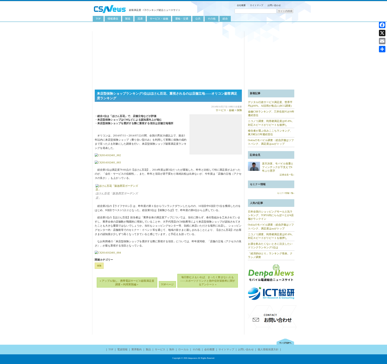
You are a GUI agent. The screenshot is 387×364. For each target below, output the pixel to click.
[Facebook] (382, 25)
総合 (225, 18)
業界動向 (136, 349)
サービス (160, 349)
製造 (127, 18)
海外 (171, 349)
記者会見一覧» (287, 174)
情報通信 (113, 18)
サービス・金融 (159, 18)
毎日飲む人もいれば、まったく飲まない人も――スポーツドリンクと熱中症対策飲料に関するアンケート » (207, 281)
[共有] (382, 49)
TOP (98, 18)
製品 (148, 349)
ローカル (183, 349)
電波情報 (122, 349)
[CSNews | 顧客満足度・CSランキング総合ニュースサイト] (110, 13)
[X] (382, 33)
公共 (198, 18)
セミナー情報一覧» (285, 193)
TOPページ (167, 284)
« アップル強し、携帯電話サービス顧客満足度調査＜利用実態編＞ (127, 282)
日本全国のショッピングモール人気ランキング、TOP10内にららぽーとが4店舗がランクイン (271, 215)
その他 (211, 18)
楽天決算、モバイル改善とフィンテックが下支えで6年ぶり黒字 (277, 167)
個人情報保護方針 (268, 349)
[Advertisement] (193, 59)
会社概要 (241, 5)
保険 (239, 110)
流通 (140, 18)
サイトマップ (256, 5)
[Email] (382, 41)
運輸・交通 (181, 18)
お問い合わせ (274, 5)
